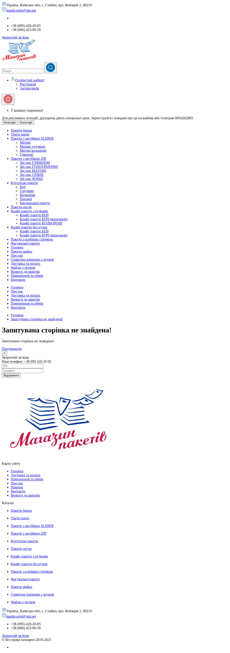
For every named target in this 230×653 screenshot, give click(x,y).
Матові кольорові (33, 150)
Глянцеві (26, 154)
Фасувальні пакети (25, 579)
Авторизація (29, 88)
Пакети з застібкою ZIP (28, 533)
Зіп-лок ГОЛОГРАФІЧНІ (39, 167)
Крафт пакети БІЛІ (34, 215)
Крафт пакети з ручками (29, 556)
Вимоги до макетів (25, 299)
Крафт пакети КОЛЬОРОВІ (41, 223)
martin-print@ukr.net (21, 10)
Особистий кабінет (29, 80)
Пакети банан (21, 510)
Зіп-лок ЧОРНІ (31, 179)
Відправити (11, 375)
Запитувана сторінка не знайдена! (37, 319)
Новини (17, 487)
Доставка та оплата (25, 295)
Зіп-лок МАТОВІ (33, 171)
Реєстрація (28, 84)
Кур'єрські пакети (24, 541)
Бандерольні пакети (35, 203)
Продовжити (12, 349)
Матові (25, 142)
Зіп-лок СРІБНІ (31, 175)
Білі (22, 187)
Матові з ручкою (32, 146)
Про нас (17, 291)
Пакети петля (21, 549)
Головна (17, 287)
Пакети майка (21, 587)
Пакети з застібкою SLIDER (32, 526)
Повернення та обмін (27, 303)
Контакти (18, 307)
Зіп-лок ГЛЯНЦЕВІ (35, 163)
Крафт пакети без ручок (29, 564)
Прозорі (26, 199)
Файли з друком (23, 602)
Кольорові (27, 195)
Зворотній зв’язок (15, 37)
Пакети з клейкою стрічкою (32, 571)
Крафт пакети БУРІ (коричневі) (44, 219)
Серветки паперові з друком (32, 594)
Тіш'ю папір (20, 518)
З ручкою (27, 191)
